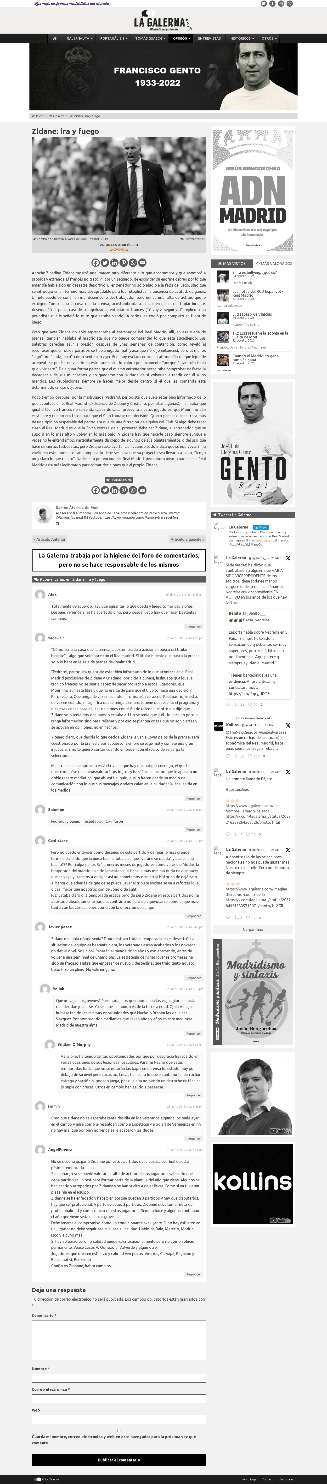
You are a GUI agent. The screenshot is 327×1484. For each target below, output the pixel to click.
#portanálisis (237, 789)
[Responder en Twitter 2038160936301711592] (229, 756)
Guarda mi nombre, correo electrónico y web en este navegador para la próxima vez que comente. (114, 1440)
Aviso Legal (249, 1479)
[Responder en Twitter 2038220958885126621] (229, 705)
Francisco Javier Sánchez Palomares (241, 347)
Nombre (41, 1369)
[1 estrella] (111, 250)
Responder (193, 626)
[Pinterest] (123, 262)
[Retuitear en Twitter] (237, 718)
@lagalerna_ (257, 558)
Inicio (39, 116)
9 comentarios (195, 238)
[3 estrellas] (119, 250)
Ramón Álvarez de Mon (70, 238)
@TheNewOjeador (241, 732)
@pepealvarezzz (272, 732)
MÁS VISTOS (234, 263)
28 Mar (276, 849)
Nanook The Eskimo (245, 324)
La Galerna (224, 370)
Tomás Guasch (242, 282)
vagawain (56, 638)
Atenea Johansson (229, 305)
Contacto (268, 1479)
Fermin (54, 1106)
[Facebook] (95, 262)
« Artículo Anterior (50, 539)
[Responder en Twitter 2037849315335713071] (229, 918)
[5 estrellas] (127, 250)
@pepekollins (250, 725)
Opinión (58, 116)
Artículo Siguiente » (187, 539)
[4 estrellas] (123, 250)
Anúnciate (286, 1479)
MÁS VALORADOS (276, 263)
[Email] (142, 262)
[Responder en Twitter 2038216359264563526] (229, 834)
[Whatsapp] (133, 262)
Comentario (44, 1315)
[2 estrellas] (115, 250)
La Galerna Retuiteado (256, 718)
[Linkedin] (114, 262)
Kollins (232, 725)
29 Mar (276, 558)
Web (36, 1410)
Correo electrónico (51, 1389)
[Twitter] (105, 262)
